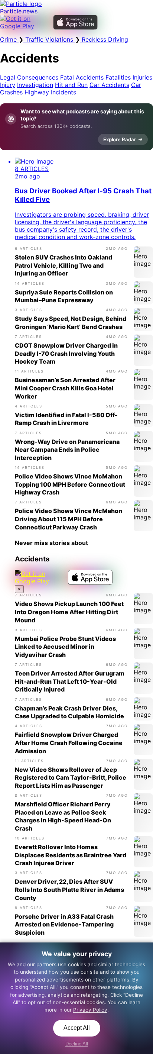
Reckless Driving (104, 39)
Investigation (35, 84)
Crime (9, 39)
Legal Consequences (29, 77)
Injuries (142, 77)
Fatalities (118, 77)
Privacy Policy (90, 1010)
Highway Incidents (50, 92)
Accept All (77, 1028)
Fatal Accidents (82, 77)
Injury (7, 84)
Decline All (76, 1044)
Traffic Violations (49, 39)
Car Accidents (109, 84)
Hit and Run (71, 84)
